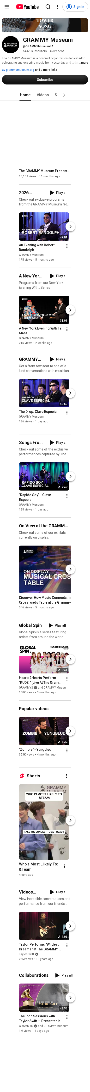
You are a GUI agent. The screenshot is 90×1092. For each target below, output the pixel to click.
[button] (64, 95)
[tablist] (45, 95)
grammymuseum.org (19, 70)
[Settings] (57, 7)
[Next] (70, 226)
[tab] (25, 95)
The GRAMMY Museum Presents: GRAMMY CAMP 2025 (45, 171)
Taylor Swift (26, 954)
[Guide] (7, 7)
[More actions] (67, 246)
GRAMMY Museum (31, 255)
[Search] (48, 7)
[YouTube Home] (27, 6)
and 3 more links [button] (46, 70)
